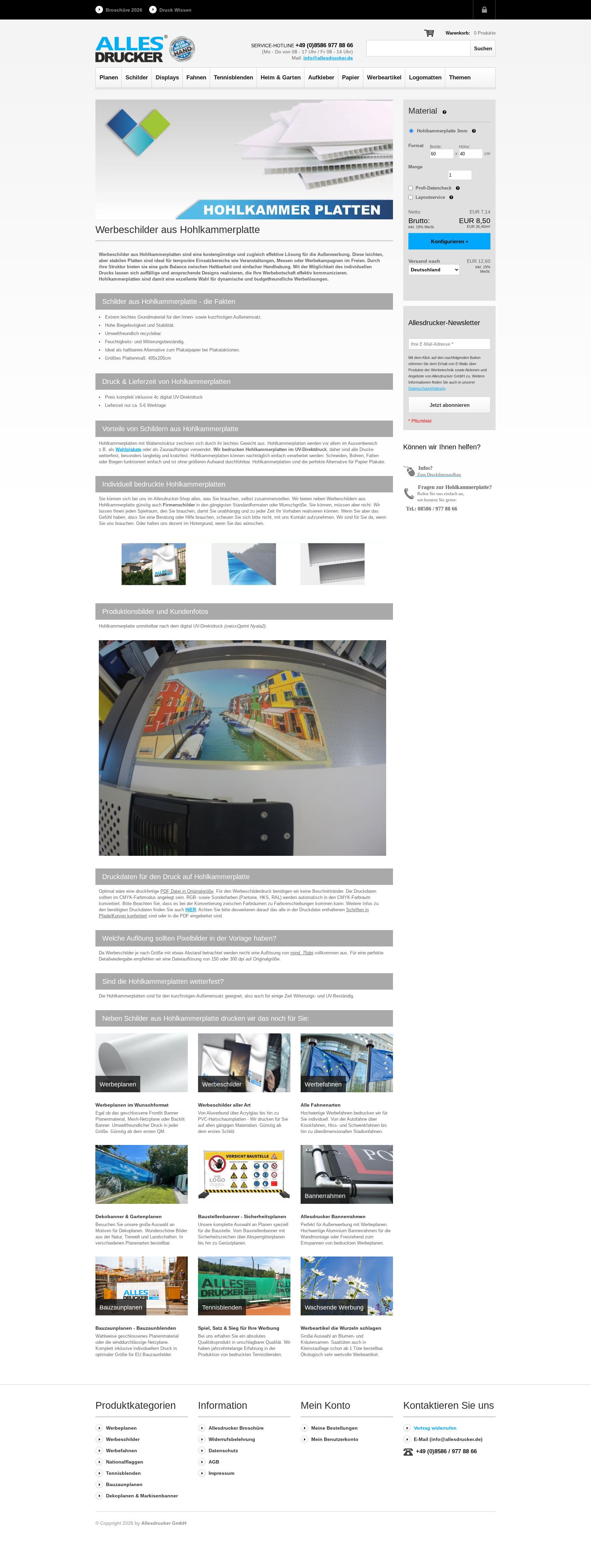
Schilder (137, 77)
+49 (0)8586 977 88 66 (324, 45)
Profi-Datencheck (438, 188)
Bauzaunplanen (124, 1484)
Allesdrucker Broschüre (236, 1428)
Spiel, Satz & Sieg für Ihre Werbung (238, 1328)
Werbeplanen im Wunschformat (132, 1105)
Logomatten (425, 77)
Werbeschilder (123, 1439)
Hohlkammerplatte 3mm (442, 130)
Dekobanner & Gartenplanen (128, 1216)
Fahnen (196, 77)
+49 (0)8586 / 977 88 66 (446, 1451)
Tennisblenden (233, 77)
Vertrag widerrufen (435, 1428)
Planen (109, 77)
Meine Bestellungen (334, 1428)
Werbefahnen (121, 1450)
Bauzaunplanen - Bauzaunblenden (135, 1328)
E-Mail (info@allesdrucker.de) (448, 1439)
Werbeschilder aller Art (224, 1105)
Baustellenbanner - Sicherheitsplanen (242, 1216)
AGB (214, 1462)
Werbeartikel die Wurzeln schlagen (341, 1328)
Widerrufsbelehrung (232, 1439)
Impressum (221, 1473)
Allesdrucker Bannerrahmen (333, 1216)
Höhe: (464, 146)
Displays (167, 77)
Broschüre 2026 (124, 10)
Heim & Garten (281, 77)
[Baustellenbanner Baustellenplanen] (244, 1174)
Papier (350, 77)
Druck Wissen (175, 10)
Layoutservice (434, 197)
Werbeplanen (121, 1428)
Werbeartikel (384, 77)
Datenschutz (223, 1450)
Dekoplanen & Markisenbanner (142, 1495)
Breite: (436, 146)
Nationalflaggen (124, 1462)
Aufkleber (321, 77)
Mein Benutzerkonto (334, 1439)
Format (415, 145)
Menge (415, 166)
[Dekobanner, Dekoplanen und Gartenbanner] (141, 1174)
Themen (460, 77)
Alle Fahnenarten (321, 1105)
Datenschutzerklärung (426, 388)
